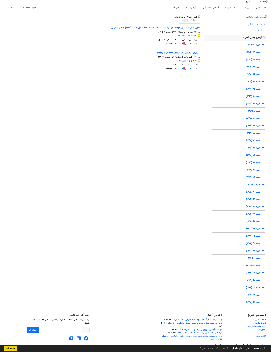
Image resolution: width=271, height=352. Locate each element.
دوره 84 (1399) (253, 89)
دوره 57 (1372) (253, 287)
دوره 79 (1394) (253, 125)
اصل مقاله (174, 43)
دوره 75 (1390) (253, 155)
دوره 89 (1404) (253, 52)
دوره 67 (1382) (253, 214)
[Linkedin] (78, 339)
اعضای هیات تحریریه (257, 326)
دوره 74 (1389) (253, 162)
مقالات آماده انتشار (256, 24)
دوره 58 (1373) (253, 280)
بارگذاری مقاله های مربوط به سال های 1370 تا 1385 (199, 332)
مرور (248, 7)
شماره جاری (259, 30)
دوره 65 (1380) (253, 228)
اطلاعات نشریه (233, 7)
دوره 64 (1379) (253, 236)
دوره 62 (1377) (253, 250)
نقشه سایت (261, 336)
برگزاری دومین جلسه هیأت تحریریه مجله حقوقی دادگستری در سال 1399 (192, 337)
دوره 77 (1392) (253, 140)
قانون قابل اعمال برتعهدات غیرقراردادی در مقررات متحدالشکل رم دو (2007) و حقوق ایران (155, 28)
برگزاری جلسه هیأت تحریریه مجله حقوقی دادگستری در (197, 319)
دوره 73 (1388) (253, 170)
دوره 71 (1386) (253, 184)
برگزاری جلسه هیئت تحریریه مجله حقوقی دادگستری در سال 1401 (193, 323)
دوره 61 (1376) (253, 258)
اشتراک (33, 330)
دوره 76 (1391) (253, 147)
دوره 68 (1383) (253, 206)
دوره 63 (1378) (253, 243)
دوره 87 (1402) (253, 67)
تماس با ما (176, 7)
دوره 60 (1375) (253, 265)
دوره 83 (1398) (253, 96)
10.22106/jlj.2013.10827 (186, 61)
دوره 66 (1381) (253, 221)
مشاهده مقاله (194, 43)
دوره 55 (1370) (253, 302)
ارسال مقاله (191, 7)
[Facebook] (86, 339)
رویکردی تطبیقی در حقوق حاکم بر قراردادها (178, 53)
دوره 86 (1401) (253, 74)
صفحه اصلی (261, 7)
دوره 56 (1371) (253, 295)
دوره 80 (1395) (253, 118)
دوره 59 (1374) (253, 273)
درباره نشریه (260, 323)
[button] (196, 348)
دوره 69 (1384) (253, 199)
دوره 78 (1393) (253, 133)
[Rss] (71, 339)
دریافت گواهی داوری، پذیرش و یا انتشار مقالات (201, 329)
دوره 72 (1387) (253, 177)
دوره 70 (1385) (253, 192)
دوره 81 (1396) (253, 111)
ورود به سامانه (29, 7)
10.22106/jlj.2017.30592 (186, 36)
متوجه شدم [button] (10, 348)
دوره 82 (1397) (253, 103)
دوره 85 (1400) (253, 81)
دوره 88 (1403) (253, 59)
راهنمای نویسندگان (211, 7)
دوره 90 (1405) (253, 44)
